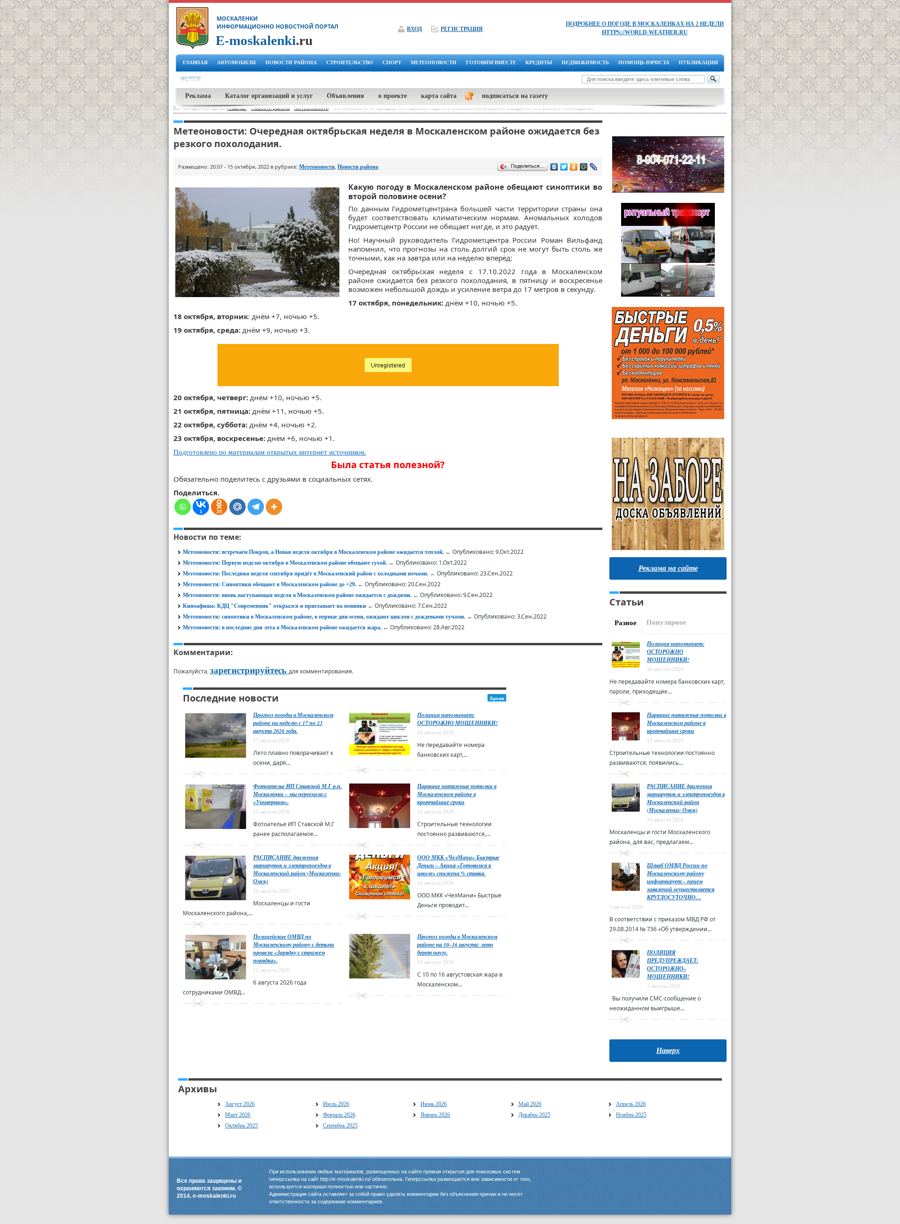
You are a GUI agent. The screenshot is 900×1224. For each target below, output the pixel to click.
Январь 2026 (435, 1115)
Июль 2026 (336, 1104)
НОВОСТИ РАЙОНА (291, 62)
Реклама (198, 95)
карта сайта (439, 95)
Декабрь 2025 (534, 1115)
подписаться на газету (515, 95)
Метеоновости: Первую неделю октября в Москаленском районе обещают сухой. (285, 563)
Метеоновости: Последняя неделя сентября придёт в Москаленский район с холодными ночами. (305, 573)
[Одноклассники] (574, 167)
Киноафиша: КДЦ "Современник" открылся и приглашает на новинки (274, 606)
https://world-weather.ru (645, 32)
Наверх (668, 1050)
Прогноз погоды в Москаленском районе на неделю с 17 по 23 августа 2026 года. (293, 723)
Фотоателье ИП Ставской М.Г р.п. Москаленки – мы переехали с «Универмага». (297, 794)
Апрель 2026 (631, 1104)
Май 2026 (529, 1104)
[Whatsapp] (182, 507)
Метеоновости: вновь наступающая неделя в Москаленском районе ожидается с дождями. (297, 595)
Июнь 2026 (433, 1104)
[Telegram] (256, 507)
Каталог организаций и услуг (269, 95)
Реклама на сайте (668, 568)
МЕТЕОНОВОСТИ (434, 62)
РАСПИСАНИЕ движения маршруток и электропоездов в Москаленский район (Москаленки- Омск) (297, 869)
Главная (195, 62)
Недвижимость (585, 62)
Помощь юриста (643, 62)
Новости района (358, 167)
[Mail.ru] (237, 507)
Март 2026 (237, 1115)
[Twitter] (564, 167)
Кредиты (538, 62)
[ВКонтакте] (554, 167)
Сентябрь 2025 (340, 1125)
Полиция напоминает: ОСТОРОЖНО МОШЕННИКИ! (457, 719)
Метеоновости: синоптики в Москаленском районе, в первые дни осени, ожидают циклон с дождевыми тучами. (324, 616)
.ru (264, 40)
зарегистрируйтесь (249, 670)
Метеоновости (317, 167)
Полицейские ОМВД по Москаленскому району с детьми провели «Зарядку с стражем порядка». (293, 948)
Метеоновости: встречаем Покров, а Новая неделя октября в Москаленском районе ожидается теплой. (313, 552)
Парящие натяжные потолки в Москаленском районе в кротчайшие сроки (456, 794)
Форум (190, 79)
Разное (626, 623)
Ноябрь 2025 (631, 1115)
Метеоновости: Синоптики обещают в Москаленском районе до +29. (269, 584)
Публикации (698, 62)
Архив (496, 698)
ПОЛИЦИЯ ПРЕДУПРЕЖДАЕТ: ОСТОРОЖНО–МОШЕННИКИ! (672, 964)
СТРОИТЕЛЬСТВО (349, 62)
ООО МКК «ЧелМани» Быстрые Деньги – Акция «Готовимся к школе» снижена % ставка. (458, 865)
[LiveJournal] (594, 167)
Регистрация (462, 29)
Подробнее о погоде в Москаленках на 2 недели (645, 24)
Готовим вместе (491, 62)
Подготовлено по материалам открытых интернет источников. (269, 452)
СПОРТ (391, 62)
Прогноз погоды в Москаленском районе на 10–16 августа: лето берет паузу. (457, 944)
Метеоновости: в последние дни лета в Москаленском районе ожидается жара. (282, 627)
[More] (274, 507)
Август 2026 (240, 1104)
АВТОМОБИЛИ (236, 62)
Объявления (345, 95)
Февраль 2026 (339, 1115)
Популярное (666, 622)
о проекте (392, 95)
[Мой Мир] (584, 167)
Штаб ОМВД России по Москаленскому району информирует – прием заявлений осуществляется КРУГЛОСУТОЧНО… (680, 881)
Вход (414, 29)
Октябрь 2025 (241, 1125)
